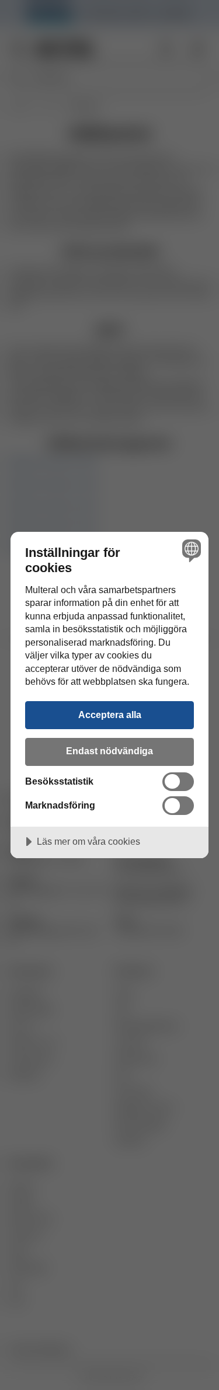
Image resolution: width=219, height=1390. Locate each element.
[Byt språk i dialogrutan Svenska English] (190, 550)
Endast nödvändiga (109, 750)
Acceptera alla (109, 714)
